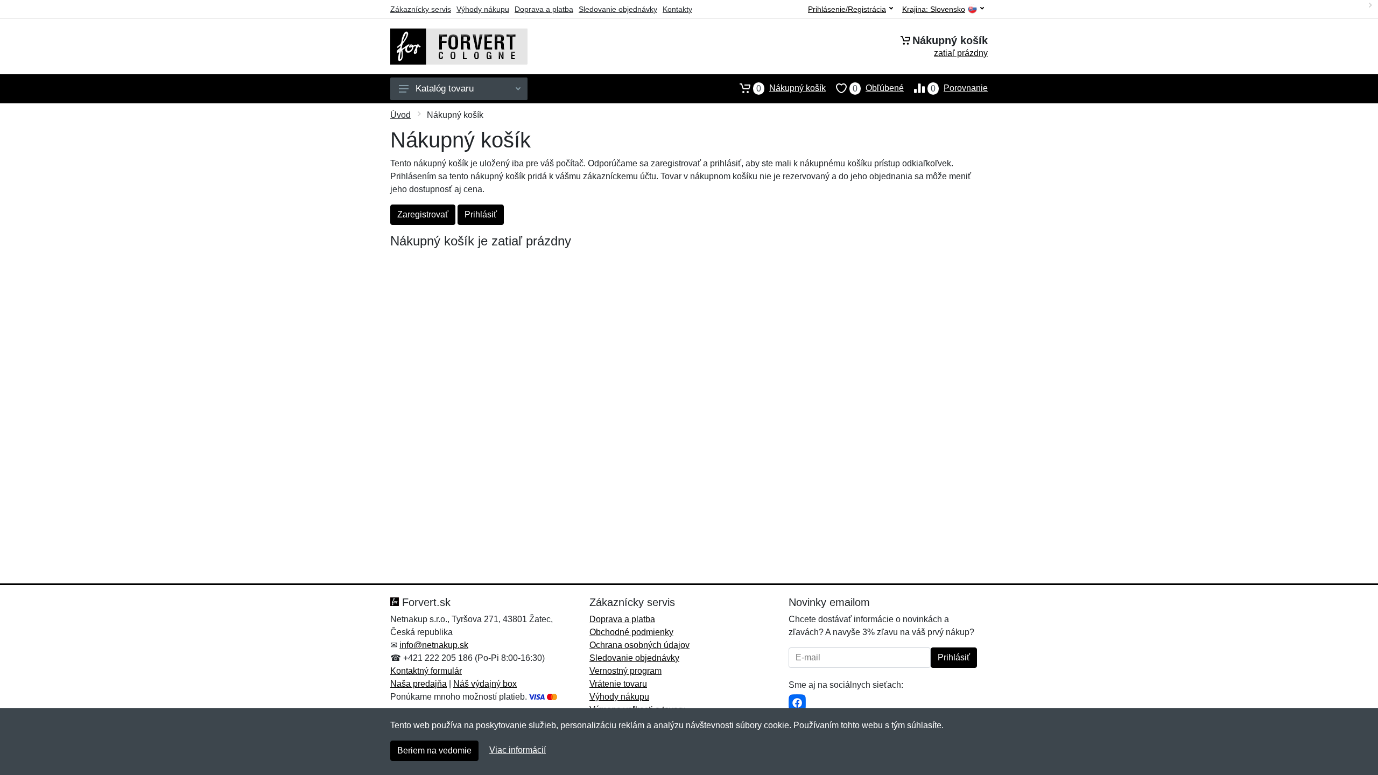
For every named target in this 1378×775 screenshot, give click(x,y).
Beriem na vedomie (434, 750)
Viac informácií (517, 750)
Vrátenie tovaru (618, 683)
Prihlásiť (481, 214)
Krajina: (933, 9)
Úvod (400, 114)
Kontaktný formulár (426, 670)
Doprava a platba (544, 9)
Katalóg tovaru (445, 88)
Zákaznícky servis (420, 9)
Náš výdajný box (485, 683)
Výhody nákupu (482, 9)
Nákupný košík (791, 88)
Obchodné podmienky (631, 632)
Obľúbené (878, 88)
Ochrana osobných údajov (639, 645)
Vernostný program (625, 670)
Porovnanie (959, 88)
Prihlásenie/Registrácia (847, 9)
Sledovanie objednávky (618, 9)
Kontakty (677, 9)
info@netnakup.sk (433, 645)
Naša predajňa (418, 683)
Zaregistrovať (422, 214)
